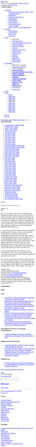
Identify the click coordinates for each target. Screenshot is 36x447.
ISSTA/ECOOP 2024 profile (13, 185)
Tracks (7, 37)
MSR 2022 (11, 105)
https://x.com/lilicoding (15, 274)
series (10, 120)
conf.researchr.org (9, 391)
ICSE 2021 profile (10, 166)
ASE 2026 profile (10, 144)
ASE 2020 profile (10, 133)
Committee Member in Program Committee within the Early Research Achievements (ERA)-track (19, 335)
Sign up (7, 116)
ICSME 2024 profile (11, 178)
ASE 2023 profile (10, 139)
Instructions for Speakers (15, 17)
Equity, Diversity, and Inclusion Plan (19, 27)
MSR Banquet (12, 19)
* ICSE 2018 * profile (11, 127)
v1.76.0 (18, 391)
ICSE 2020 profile (10, 164)
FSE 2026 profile (10, 161)
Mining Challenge (17, 44)
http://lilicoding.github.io (19, 272)
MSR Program (12, 31)
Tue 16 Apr (11, 36)
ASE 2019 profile (10, 132)
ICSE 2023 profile (10, 169)
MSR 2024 (16, 120)
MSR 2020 (11, 108)
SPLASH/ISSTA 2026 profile (14, 199)
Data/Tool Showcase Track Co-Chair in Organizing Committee (17, 354)
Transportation (12, 20)
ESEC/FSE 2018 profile (12, 149)
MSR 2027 (11, 96)
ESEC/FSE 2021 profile (12, 152)
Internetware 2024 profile (12, 188)
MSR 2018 (11, 112)
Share (2, 373)
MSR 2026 (11, 98)
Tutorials (15, 48)
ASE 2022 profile (10, 137)
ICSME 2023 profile (11, 176)
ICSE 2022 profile (10, 168)
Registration (12, 15)
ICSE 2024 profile (6, 122)
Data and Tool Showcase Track (21, 43)
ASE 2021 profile (10, 135)
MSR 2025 (11, 100)
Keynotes (15, 56)
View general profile (6, 376)
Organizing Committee (19, 67)
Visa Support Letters (14, 24)
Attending (8, 10)
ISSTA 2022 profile (11, 181)
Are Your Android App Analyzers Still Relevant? (19, 363)
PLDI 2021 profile (10, 192)
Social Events (16, 61)
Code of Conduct (13, 25)
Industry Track (16, 53)
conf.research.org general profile (14, 125)
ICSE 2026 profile (10, 173)
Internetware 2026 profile (12, 190)
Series (10, 94)
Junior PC (15, 55)
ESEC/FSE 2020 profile (12, 151)
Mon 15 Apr (12, 34)
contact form (4, 387)
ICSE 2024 (13, 5)
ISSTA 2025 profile (11, 183)
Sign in (7, 115)
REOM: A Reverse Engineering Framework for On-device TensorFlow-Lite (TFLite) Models (19, 314)
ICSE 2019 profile (10, 163)
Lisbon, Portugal (23, 3)
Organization (8, 63)
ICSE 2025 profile (10, 171)
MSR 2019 (11, 110)
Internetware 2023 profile (12, 187)
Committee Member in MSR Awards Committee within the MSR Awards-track (19, 346)
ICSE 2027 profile (10, 175)
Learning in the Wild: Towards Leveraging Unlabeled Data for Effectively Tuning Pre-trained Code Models (20, 318)
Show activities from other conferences (12, 369)
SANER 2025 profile (11, 195)
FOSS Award (16, 51)
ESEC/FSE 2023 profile (12, 156)
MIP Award (15, 58)
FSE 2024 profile (10, 157)
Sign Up (3, 445)
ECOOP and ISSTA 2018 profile (15, 145)
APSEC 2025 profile (11, 130)
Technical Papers (17, 41)
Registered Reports (18, 46)
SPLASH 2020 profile (11, 197)
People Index (16, 89)
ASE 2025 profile (10, 142)
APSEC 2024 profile (11, 128)
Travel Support (12, 22)
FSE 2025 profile (10, 159)
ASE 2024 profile (10, 140)
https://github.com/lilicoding (14, 276)
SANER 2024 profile (11, 193)
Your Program (12, 32)
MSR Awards (16, 60)
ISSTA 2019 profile (11, 180)
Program (7, 29)
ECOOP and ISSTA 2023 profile (15, 147)
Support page (4, 393)
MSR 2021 (11, 106)
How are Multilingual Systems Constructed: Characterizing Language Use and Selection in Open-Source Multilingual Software (19, 323)
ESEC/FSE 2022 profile (12, 154)
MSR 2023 (11, 103)
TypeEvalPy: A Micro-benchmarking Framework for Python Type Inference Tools (19, 298)
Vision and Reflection (18, 49)
